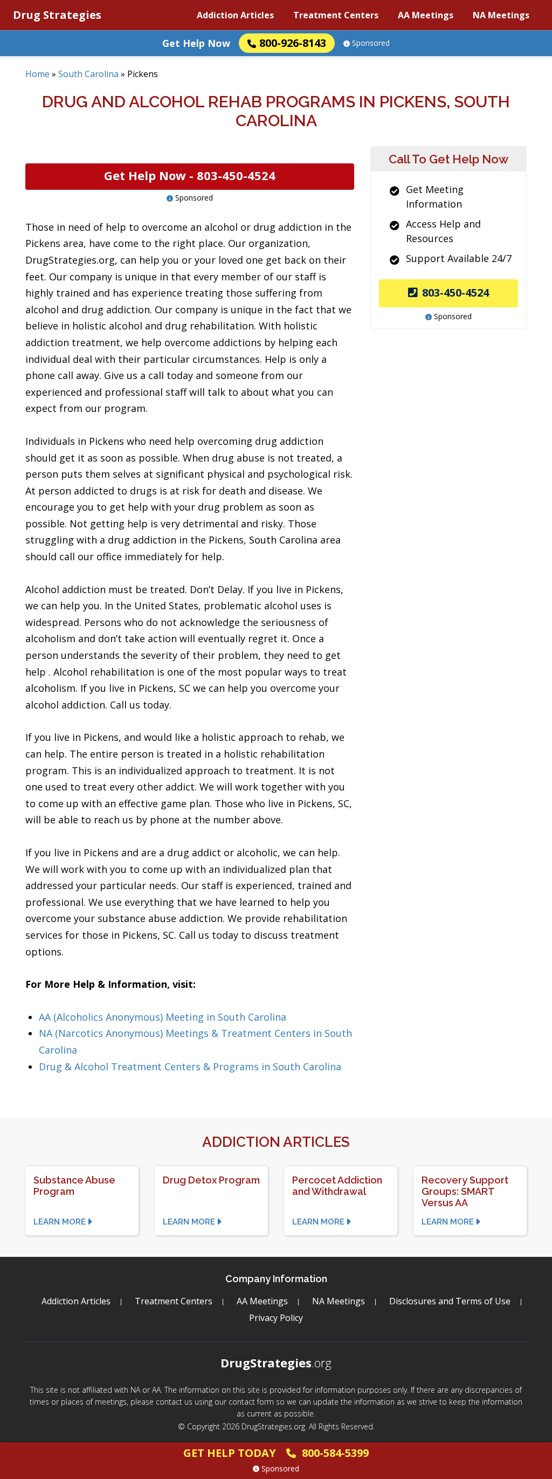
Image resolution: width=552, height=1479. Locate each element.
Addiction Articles (235, 15)
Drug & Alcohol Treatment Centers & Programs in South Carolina (190, 1066)
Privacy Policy (276, 1318)
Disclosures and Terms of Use (449, 1301)
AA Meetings (425, 15)
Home (37, 74)
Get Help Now (196, 43)
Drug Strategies (57, 15)
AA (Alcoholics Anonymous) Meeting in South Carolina (162, 1016)
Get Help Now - (189, 175)
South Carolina (88, 74)
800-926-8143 (292, 43)
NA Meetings (501, 15)
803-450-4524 (455, 292)
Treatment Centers (335, 15)
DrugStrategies (276, 1362)
